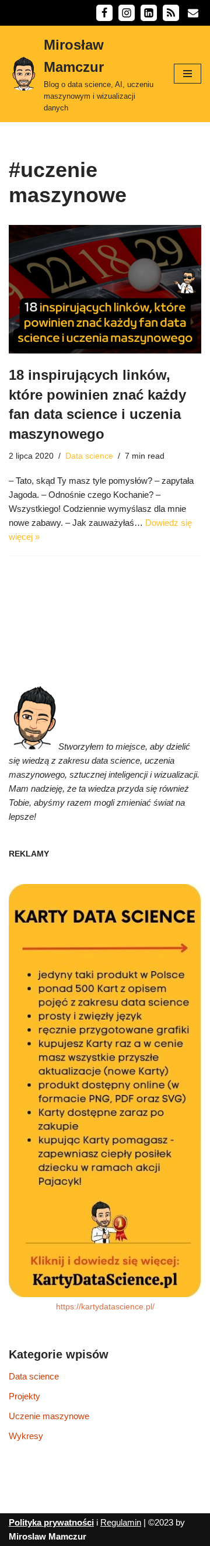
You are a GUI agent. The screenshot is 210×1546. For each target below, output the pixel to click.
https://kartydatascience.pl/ (105, 1306)
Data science (89, 456)
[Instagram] (126, 13)
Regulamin (120, 1522)
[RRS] (171, 13)
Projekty (24, 1396)
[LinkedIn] (149, 13)
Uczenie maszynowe (49, 1416)
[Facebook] (104, 13)
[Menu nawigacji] (187, 74)
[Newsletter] (193, 13)
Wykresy (26, 1436)
